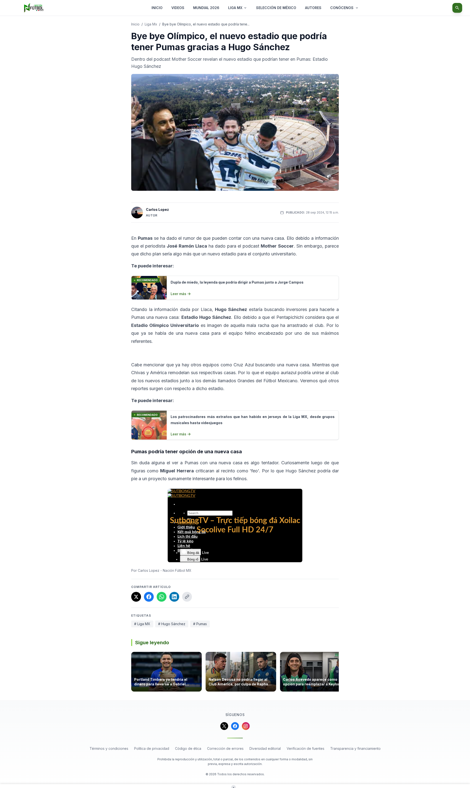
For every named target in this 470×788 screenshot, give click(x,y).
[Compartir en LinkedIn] (174, 597)
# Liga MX (142, 624)
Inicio (135, 24)
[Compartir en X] (136, 597)
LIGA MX (235, 8)
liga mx (151, 24)
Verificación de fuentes (305, 748)
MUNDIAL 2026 (206, 8)
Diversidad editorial (265, 748)
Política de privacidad (151, 748)
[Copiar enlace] (187, 597)
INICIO (157, 8)
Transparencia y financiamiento (355, 748)
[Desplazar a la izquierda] (132, 673)
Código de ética (188, 748)
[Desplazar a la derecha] (337, 673)
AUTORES (313, 8)
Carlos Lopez (157, 209)
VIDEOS (177, 8)
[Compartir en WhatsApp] (161, 597)
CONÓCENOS (341, 8)
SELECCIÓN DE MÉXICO (276, 8)
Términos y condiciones (109, 748)
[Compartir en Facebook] (149, 597)
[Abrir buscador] (457, 8)
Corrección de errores (225, 748)
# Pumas (200, 624)
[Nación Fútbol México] (34, 8)
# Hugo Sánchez (171, 624)
